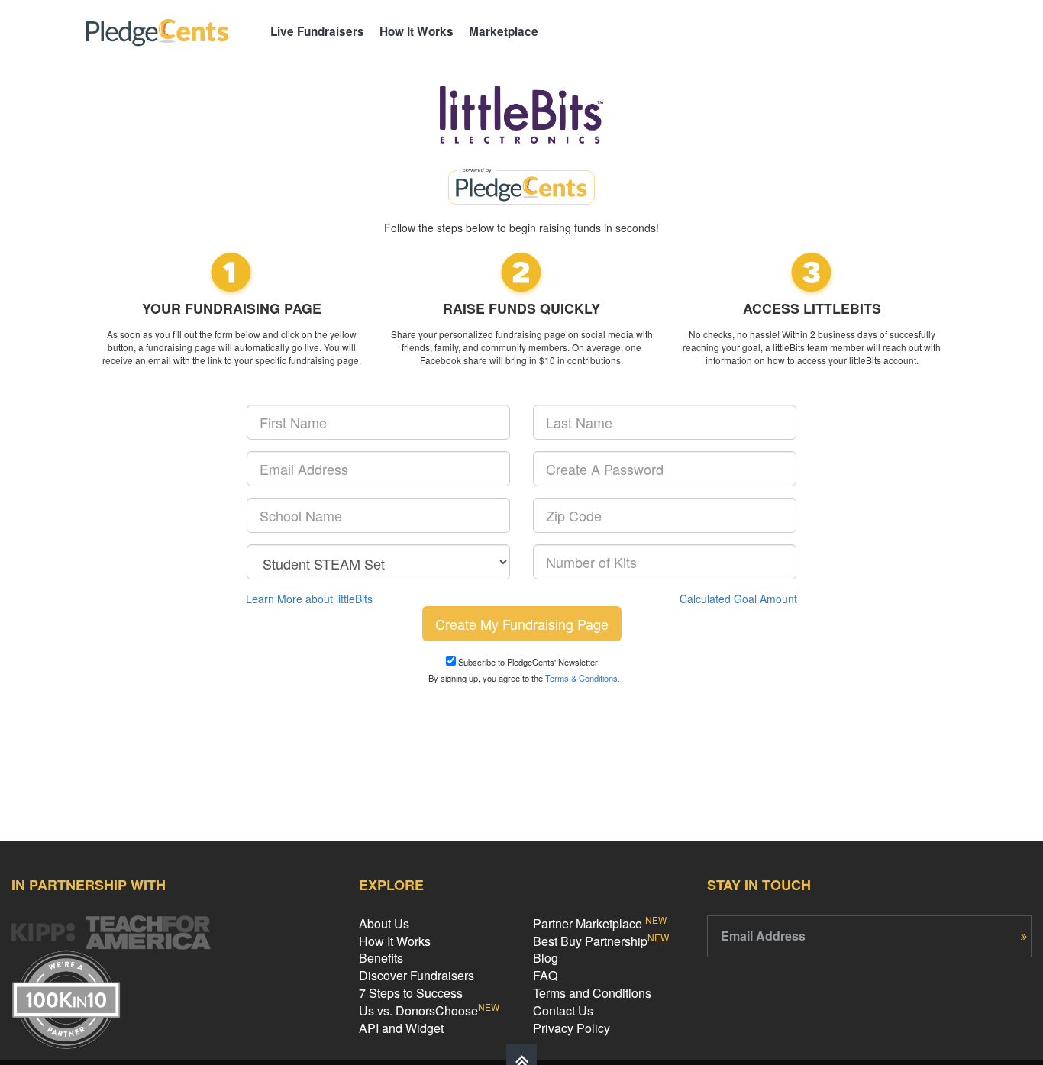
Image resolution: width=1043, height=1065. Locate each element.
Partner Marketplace (600, 923)
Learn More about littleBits (309, 598)
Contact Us (563, 1010)
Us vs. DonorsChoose (429, 1010)
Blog (545, 958)
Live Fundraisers (317, 31)
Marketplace (503, 31)
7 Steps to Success (411, 993)
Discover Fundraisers (416, 975)
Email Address (763, 936)
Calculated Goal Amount (738, 598)
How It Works (416, 31)
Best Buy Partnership (601, 941)
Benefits (381, 958)
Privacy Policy (571, 1028)
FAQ (545, 975)
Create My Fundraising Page (522, 624)
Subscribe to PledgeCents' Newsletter (527, 662)
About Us (384, 923)
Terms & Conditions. (582, 678)
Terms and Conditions (592, 993)
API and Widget (401, 1028)
